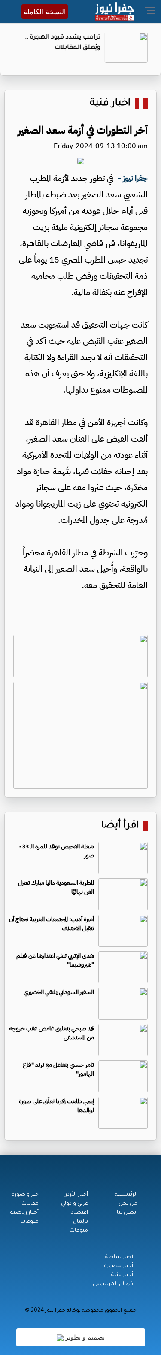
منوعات (79, 1231)
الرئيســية (126, 1195)
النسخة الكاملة (45, 11)
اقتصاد (79, 1213)
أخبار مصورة (118, 1266)
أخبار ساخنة (119, 1257)
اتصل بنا (127, 1213)
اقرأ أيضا (120, 826)
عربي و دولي (74, 1204)
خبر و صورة (25, 1195)
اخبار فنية (110, 103)
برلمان (80, 1222)
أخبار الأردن (75, 1195)
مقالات (30, 1204)
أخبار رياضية (24, 1213)
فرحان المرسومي (113, 1284)
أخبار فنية (122, 1275)
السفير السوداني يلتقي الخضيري (59, 992)
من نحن (127, 1204)
